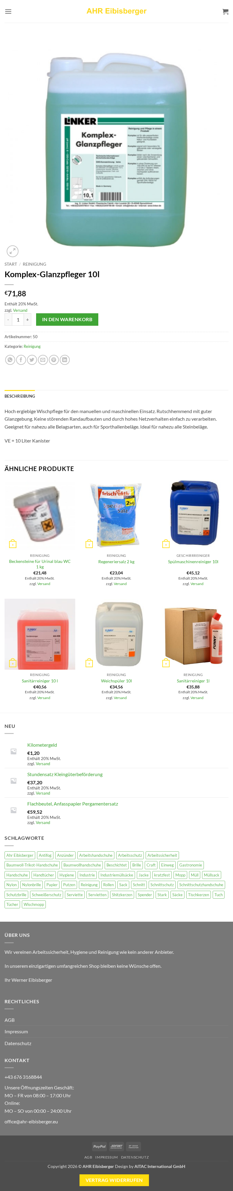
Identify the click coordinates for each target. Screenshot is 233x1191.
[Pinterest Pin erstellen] (54, 360)
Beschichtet (116, 865)
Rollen (108, 884)
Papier (52, 884)
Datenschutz (18, 1043)
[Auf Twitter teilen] (32, 360)
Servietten (97, 894)
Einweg (167, 865)
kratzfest (162, 875)
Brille (136, 865)
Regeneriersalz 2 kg (116, 561)
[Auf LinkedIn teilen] (65, 360)
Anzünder (65, 855)
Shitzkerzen (122, 894)
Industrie (87, 875)
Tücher (12, 904)
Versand (20, 310)
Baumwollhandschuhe (82, 865)
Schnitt (139, 884)
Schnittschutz (162, 884)
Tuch (218, 894)
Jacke (144, 875)
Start (11, 264)
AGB (10, 1020)
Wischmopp (34, 904)
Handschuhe (17, 875)
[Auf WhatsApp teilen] (10, 360)
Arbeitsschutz (130, 855)
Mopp (180, 875)
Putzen (69, 884)
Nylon (11, 884)
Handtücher (43, 875)
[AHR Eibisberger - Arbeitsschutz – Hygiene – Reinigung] (116, 11)
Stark (162, 894)
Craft (151, 865)
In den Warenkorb (67, 319)
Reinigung (34, 264)
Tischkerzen (198, 894)
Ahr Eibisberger (19, 855)
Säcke (177, 894)
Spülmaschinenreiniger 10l (193, 561)
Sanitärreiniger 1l (193, 680)
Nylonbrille (31, 884)
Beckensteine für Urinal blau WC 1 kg (40, 564)
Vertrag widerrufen (114, 1180)
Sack (123, 884)
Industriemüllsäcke (116, 875)
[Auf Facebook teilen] (21, 360)
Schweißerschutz (46, 894)
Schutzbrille (16, 894)
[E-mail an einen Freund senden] (43, 360)
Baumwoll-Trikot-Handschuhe (32, 865)
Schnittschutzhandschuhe (201, 884)
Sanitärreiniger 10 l (40, 680)
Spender (145, 894)
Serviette (75, 894)
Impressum (16, 1031)
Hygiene (66, 875)
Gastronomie (190, 865)
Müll (194, 875)
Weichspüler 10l (116, 680)
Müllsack (211, 875)
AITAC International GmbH (159, 1166)
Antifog (45, 855)
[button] (8, 11)
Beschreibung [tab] (20, 396)
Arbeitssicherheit (162, 855)
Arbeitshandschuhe (96, 855)
